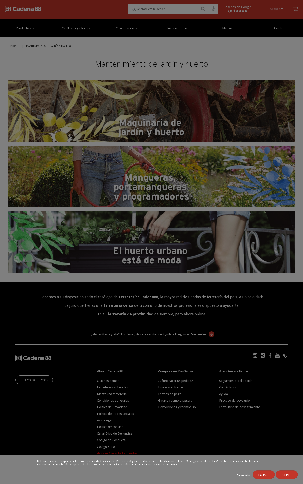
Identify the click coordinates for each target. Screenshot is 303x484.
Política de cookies (166, 464)
